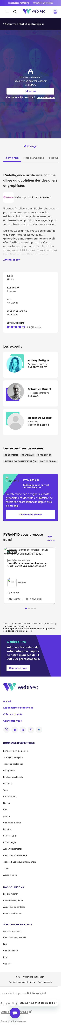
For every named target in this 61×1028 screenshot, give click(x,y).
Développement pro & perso (15, 751)
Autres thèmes (10, 875)
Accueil (6, 623)
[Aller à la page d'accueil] (36, 12)
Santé (5, 868)
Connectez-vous (12, 720)
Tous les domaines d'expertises (28, 623)
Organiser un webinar (43, 3)
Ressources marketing (18, 3)
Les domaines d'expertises (18, 707)
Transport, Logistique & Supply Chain (19, 862)
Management (9, 770)
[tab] (12, 158)
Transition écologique (13, 764)
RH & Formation (10, 797)
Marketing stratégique (17, 626)
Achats (6, 816)
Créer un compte (12, 714)
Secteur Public (9, 836)
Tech (5, 790)
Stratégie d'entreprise (13, 757)
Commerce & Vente (12, 823)
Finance (6, 803)
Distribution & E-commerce (15, 855)
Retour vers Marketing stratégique (24, 24)
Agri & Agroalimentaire (13, 849)
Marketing (51, 623)
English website (45, 982)
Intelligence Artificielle (13, 777)
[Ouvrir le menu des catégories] (7, 11)
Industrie (7, 829)
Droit (5, 810)
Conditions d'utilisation (33, 977)
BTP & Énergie (9, 842)
